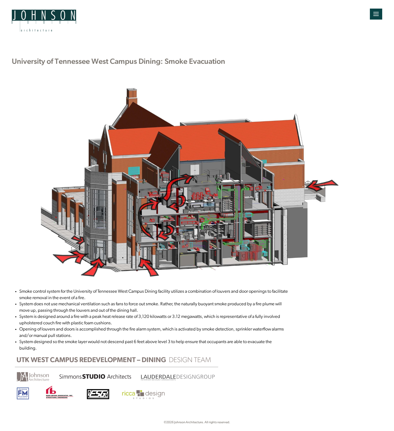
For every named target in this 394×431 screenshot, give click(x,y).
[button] (376, 14)
